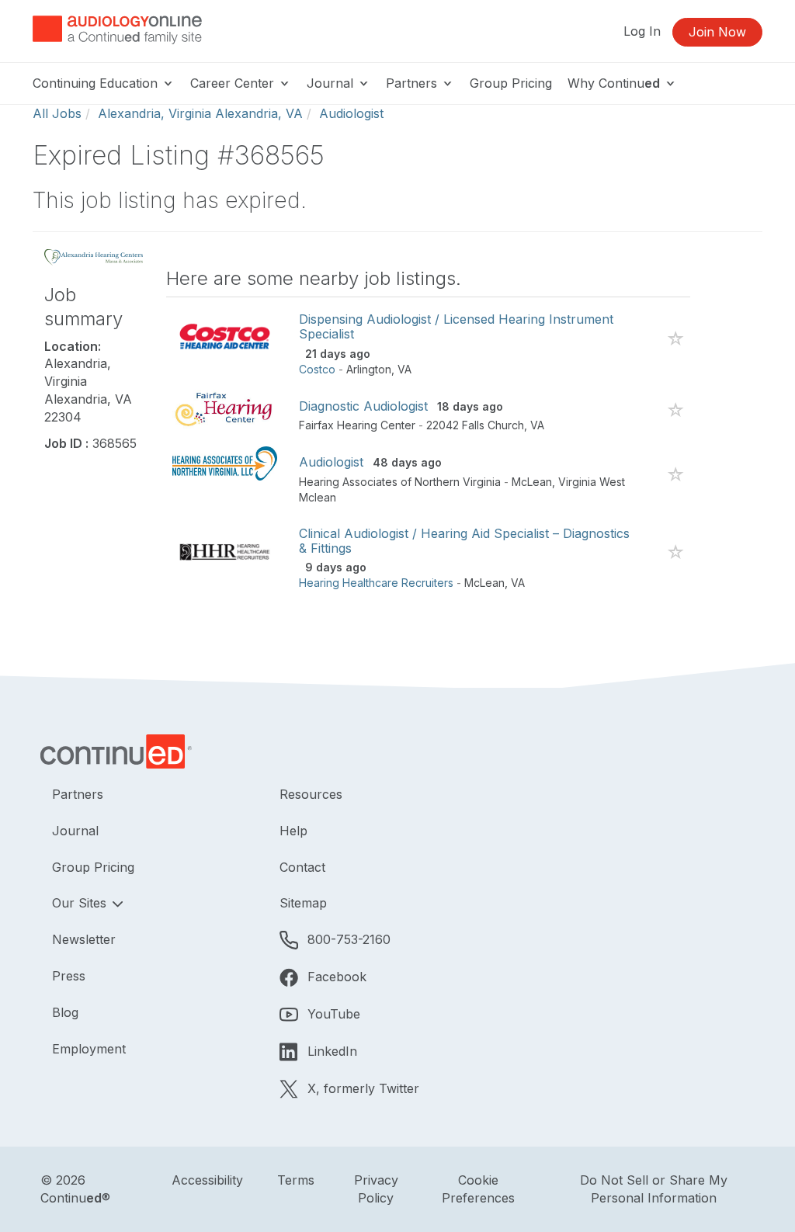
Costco (317, 369)
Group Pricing (511, 83)
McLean (532, 481)
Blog (65, 1012)
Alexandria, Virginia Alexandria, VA (200, 113)
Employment (89, 1049)
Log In (642, 31)
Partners (413, 83)
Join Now (717, 32)
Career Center (234, 83)
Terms (295, 1180)
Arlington (368, 369)
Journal (332, 83)
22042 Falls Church (475, 425)
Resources (310, 794)
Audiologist (351, 113)
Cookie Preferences (478, 1189)
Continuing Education (97, 83)
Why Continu (614, 83)
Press (68, 976)
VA (404, 369)
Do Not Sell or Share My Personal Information (653, 1189)
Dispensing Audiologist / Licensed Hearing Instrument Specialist (456, 326)
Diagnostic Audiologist (363, 406)
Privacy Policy (376, 1189)
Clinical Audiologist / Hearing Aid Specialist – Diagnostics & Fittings (464, 541)
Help (293, 830)
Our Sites (81, 903)
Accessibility (207, 1180)
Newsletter (84, 939)
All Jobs (57, 113)
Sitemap (303, 903)
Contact (302, 867)
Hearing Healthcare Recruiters (376, 582)
